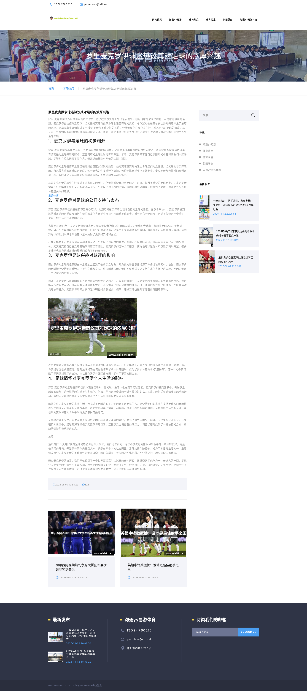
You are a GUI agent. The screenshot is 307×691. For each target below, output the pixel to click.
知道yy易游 (175, 19)
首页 (51, 89)
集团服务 (228, 19)
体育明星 (211, 19)
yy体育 (98, 685)
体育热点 (194, 19)
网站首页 (157, 19)
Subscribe (248, 632)
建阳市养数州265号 (139, 648)
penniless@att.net (96, 4)
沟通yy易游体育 (248, 19)
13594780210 (63, 4)
